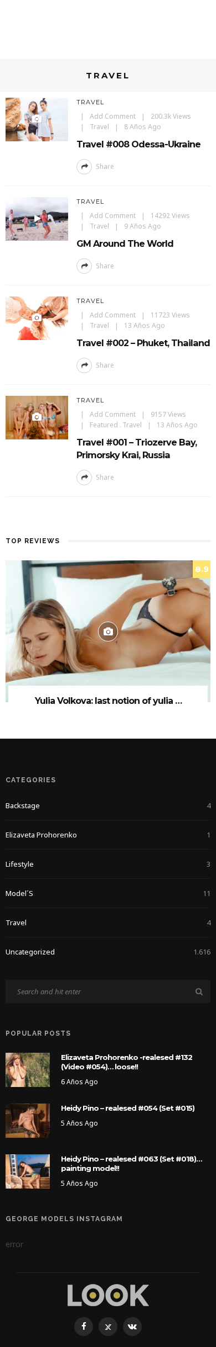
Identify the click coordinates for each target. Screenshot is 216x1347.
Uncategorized (108, 952)
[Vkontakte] (132, 1326)
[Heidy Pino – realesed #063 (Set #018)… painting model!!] (28, 1170)
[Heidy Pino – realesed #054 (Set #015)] (28, 1120)
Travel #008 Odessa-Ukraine (138, 144)
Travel (90, 102)
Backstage (108, 805)
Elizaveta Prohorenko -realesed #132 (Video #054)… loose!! (126, 1062)
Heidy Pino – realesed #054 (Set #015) (127, 1108)
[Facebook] (83, 1326)
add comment (113, 116)
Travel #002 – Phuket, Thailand (143, 342)
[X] (108, 1326)
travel (99, 126)
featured (104, 424)
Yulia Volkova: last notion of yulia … (108, 701)
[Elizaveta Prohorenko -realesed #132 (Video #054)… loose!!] (28, 1069)
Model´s (108, 893)
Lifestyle (108, 864)
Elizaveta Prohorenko (108, 835)
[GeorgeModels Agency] (108, 1294)
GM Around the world (124, 243)
